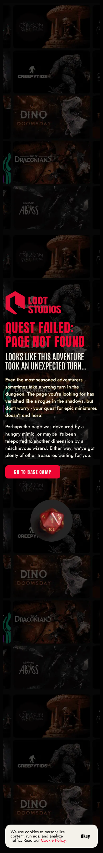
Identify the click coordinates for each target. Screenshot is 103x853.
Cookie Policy (53, 840)
